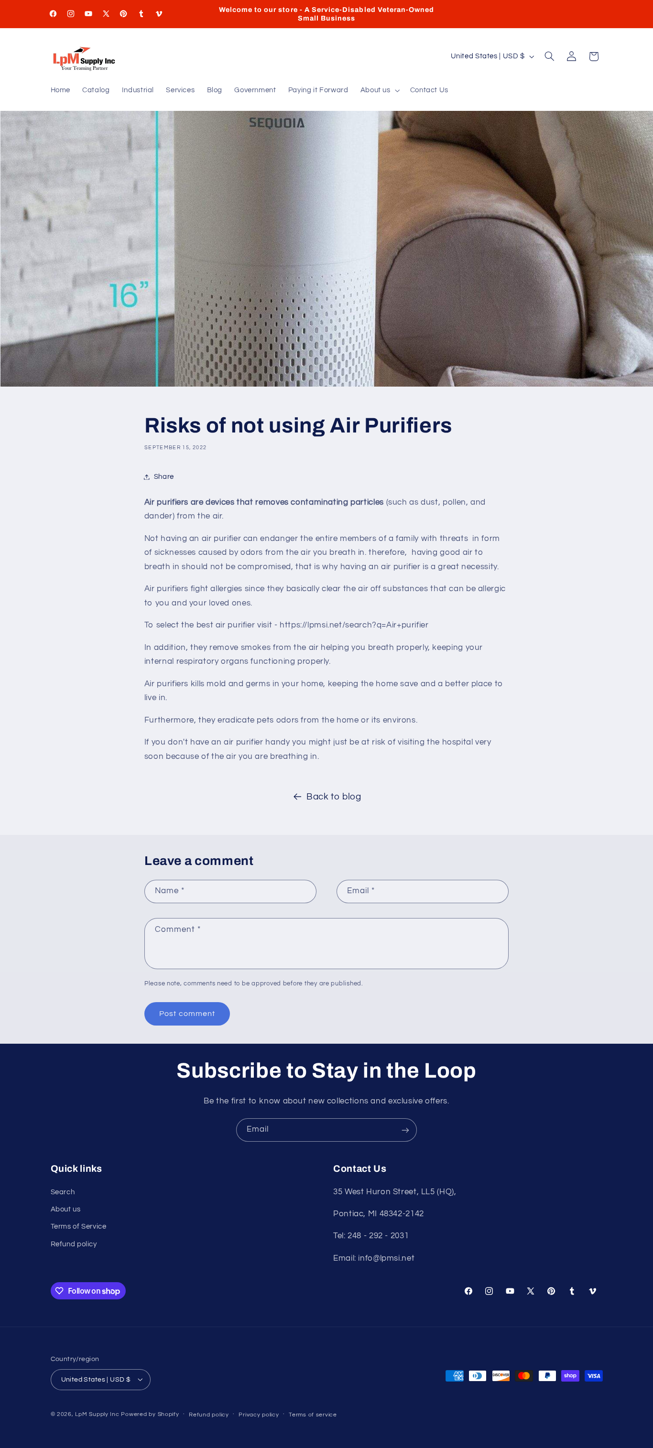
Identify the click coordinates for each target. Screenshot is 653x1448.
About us (66, 1209)
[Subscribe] (405, 1130)
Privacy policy (259, 1414)
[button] (379, 90)
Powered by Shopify (150, 1413)
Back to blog (333, 796)
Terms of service (313, 1414)
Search (63, 1192)
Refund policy (74, 1244)
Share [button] (164, 476)
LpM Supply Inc (97, 1413)
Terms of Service (79, 1227)
